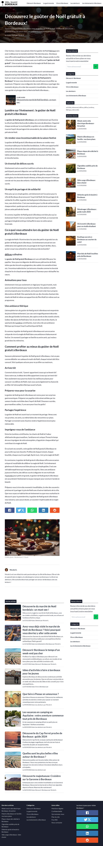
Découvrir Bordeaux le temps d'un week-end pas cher (41, 651)
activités (9, 476)
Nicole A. (21, 35)
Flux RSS (54, 820)
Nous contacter (57, 823)
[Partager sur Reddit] (55, 510)
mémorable (75, 110)
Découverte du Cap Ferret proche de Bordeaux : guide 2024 (42, 735)
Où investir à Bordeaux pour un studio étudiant (86, 225)
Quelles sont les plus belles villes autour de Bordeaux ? (40, 755)
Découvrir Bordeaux (34, 3)
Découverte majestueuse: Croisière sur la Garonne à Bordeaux (42, 777)
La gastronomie (48, 3)
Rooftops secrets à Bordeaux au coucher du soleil (86, 239)
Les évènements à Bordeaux (91, 3)
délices (8, 254)
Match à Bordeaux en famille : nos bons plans (86, 138)
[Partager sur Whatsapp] (32, 510)
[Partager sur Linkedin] (43, 510)
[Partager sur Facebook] (9, 510)
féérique (52, 51)
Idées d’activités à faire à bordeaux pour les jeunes (41, 672)
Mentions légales (57, 808)
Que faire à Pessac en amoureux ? (41, 694)
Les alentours (75, 3)
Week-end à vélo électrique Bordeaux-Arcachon (85, 123)
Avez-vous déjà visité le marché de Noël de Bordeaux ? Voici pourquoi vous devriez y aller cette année (41, 630)
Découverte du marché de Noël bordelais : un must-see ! (39, 608)
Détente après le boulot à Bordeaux (87, 196)
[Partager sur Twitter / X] (21, 510)
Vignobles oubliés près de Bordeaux (87, 167)
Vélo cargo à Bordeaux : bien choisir (86, 181)
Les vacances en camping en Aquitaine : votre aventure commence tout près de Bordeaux (43, 715)
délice (86, 107)
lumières (18, 323)
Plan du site (56, 817)
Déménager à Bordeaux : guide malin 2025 (87, 210)
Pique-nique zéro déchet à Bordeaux (87, 152)
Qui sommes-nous (58, 814)
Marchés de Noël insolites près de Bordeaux (87, 254)
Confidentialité (57, 811)
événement (75, 107)
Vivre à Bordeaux (62, 3)
